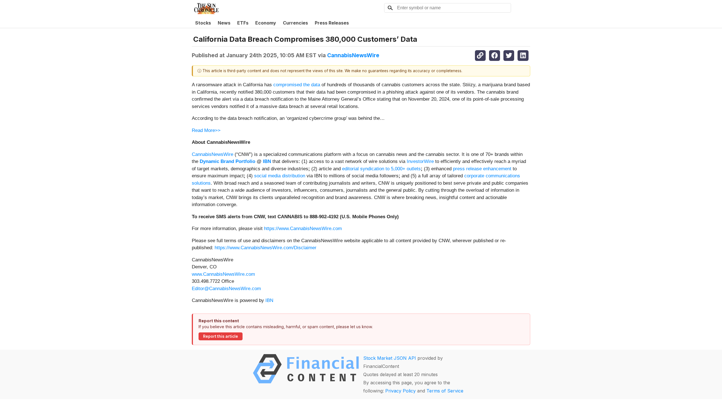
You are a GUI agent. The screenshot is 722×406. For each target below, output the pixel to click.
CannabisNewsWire (353, 55)
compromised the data (297, 84)
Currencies (295, 23)
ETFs (242, 23)
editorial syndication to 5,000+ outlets (381, 168)
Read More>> (206, 130)
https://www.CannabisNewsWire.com (303, 228)
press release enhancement (482, 168)
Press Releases (332, 23)
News (224, 23)
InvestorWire (420, 161)
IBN (269, 300)
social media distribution (279, 175)
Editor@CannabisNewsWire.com (226, 288)
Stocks (203, 23)
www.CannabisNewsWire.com (223, 274)
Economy (265, 23)
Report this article (220, 336)
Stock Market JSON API (389, 358)
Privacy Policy (400, 391)
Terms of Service (444, 391)
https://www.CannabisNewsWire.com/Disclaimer (265, 247)
